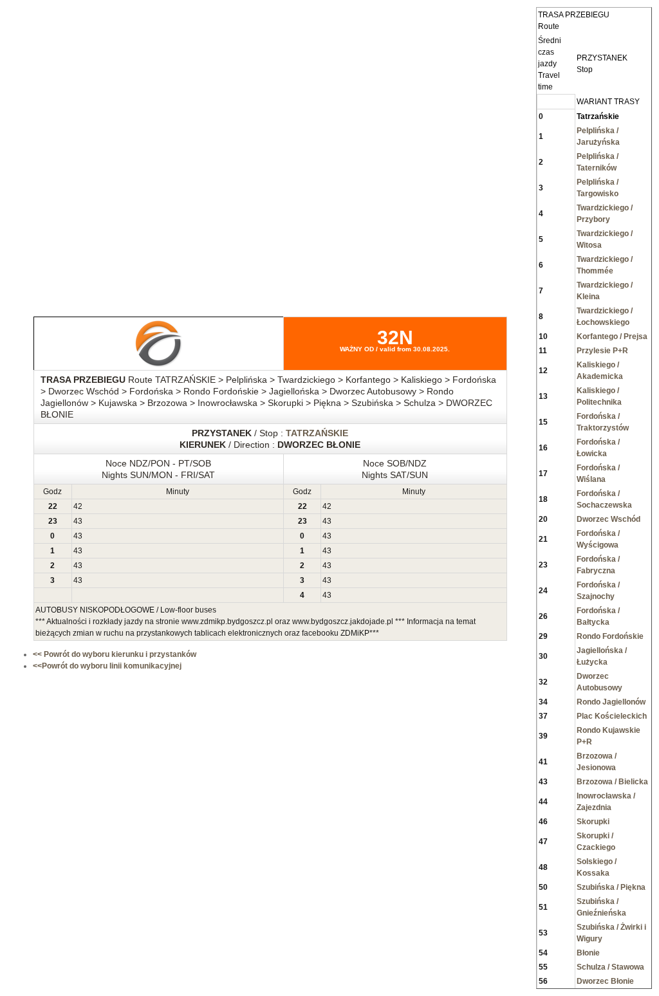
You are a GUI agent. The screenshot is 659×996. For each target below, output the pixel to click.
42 (77, 506)
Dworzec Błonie (605, 981)
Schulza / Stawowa (610, 967)
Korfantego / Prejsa (612, 336)
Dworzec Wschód (608, 519)
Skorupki (593, 821)
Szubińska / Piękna (611, 887)
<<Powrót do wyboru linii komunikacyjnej (107, 665)
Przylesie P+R (602, 350)
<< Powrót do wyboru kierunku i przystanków (114, 654)
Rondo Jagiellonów (611, 701)
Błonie (588, 952)
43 (77, 521)
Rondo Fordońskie (610, 636)
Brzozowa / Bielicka (612, 781)
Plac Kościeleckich (612, 716)
